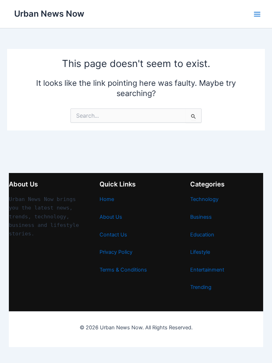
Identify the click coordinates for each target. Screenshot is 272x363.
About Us (111, 217)
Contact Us (113, 234)
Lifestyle (200, 252)
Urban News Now (49, 14)
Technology (204, 199)
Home (107, 199)
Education (202, 234)
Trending (200, 287)
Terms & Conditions (123, 270)
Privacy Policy (116, 252)
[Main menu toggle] (257, 14)
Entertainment (207, 270)
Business (201, 217)
